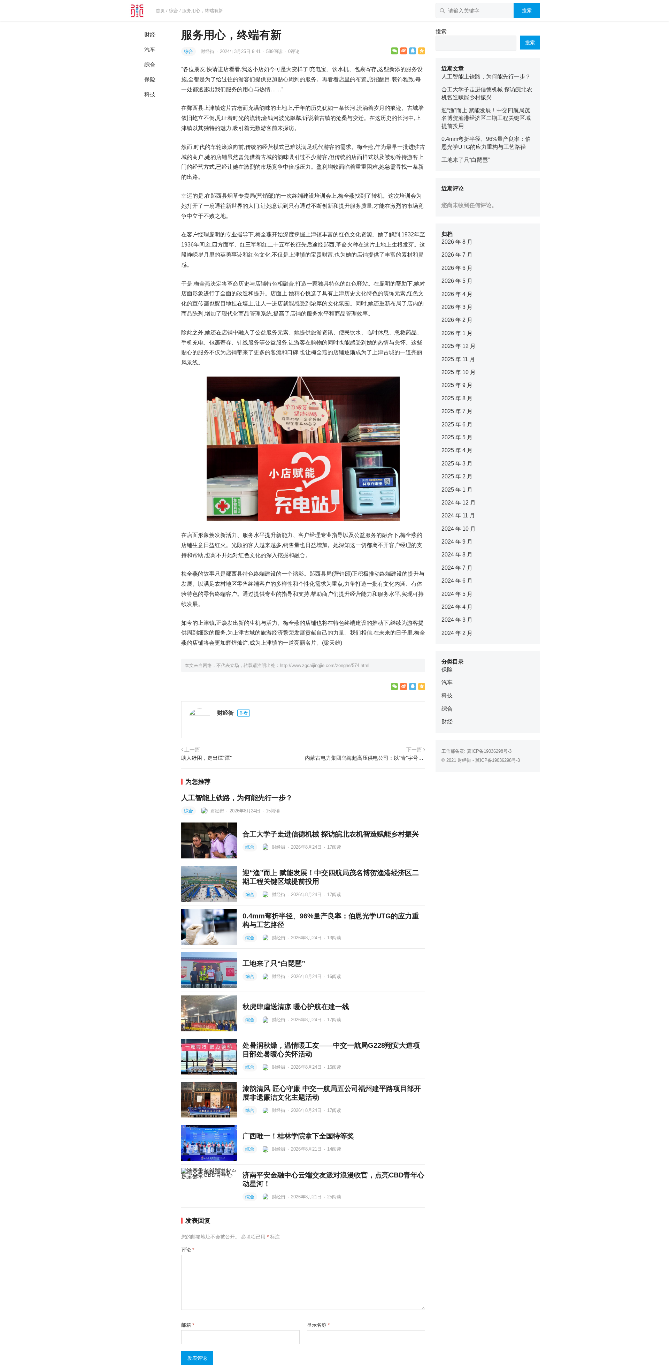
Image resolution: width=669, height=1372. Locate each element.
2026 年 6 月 (456, 268)
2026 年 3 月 (456, 307)
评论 (187, 1249)
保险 (149, 79)
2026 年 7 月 (456, 255)
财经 (149, 35)
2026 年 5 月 (456, 281)
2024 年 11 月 (458, 515)
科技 (149, 94)
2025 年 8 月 (456, 398)
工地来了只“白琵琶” (274, 963)
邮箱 (187, 1325)
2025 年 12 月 (458, 346)
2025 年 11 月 (458, 359)
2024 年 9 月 (456, 542)
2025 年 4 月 (456, 450)
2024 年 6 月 (456, 581)
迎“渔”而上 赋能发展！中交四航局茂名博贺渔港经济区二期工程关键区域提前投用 (486, 118)
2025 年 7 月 (456, 411)
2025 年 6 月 (456, 424)
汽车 (149, 50)
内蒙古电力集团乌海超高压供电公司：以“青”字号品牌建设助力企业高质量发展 (365, 758)
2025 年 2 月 (456, 476)
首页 (160, 10)
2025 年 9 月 (456, 385)
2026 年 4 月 (456, 294)
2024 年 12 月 (458, 503)
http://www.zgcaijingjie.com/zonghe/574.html (324, 665)
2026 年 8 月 (456, 242)
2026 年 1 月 (456, 333)
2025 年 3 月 (456, 464)
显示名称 (318, 1325)
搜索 (527, 10)
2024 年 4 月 (456, 607)
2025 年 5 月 (456, 437)
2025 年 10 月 (458, 372)
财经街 (208, 51)
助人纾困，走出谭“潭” (206, 758)
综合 (173, 10)
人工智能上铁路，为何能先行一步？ (237, 798)
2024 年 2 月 (456, 633)
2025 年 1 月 (456, 490)
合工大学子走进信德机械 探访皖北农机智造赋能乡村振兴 (331, 834)
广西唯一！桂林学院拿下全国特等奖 (298, 1136)
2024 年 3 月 (456, 620)
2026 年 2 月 (456, 320)
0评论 (294, 51)
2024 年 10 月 (458, 529)
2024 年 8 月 (456, 555)
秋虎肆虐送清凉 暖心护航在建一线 (296, 1006)
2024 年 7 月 (456, 568)
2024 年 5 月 (456, 594)
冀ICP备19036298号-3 (489, 751)
